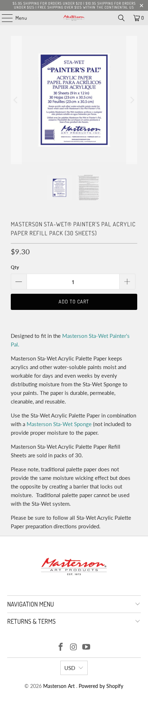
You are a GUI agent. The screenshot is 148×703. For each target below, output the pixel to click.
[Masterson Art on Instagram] (73, 647)
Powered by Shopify (101, 686)
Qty (15, 267)
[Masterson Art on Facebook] (60, 647)
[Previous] (16, 100)
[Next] (132, 100)
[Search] (121, 18)
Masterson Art (59, 686)
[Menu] (3, 18)
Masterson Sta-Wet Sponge (59, 424)
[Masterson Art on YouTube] (86, 647)
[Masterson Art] (74, 18)
